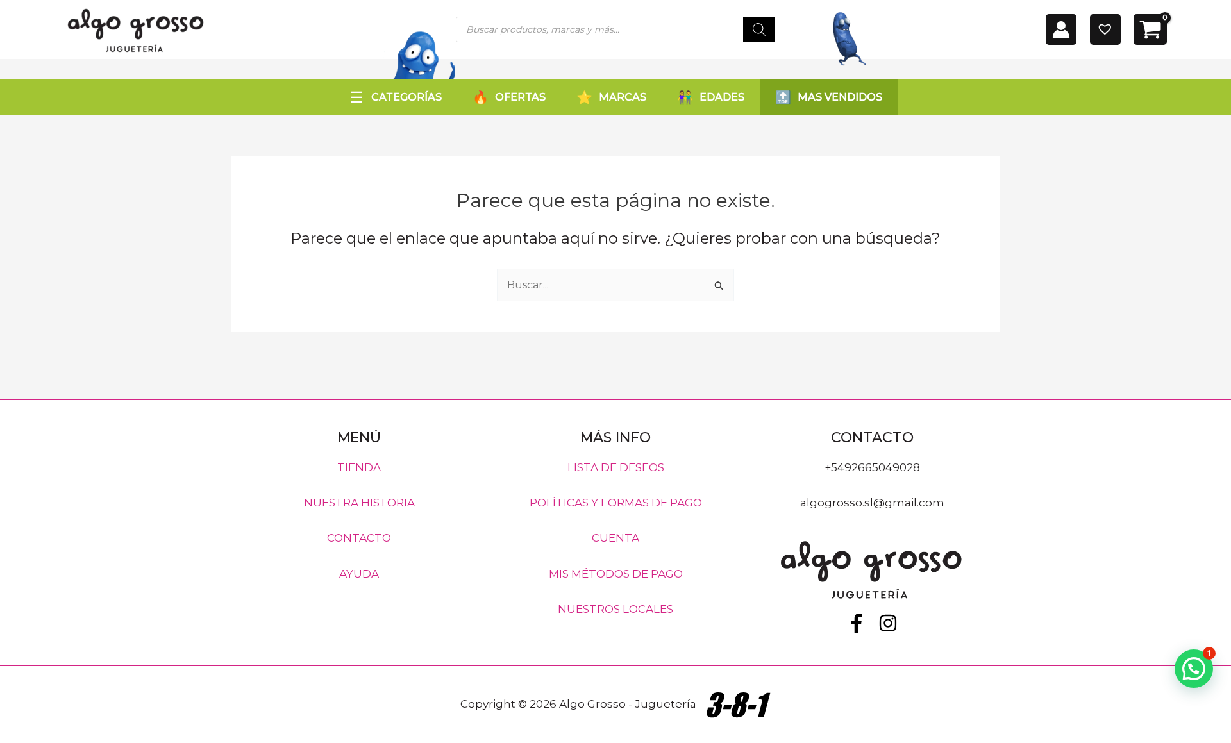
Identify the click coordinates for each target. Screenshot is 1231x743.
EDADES (721, 97)
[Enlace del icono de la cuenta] (1061, 29)
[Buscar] (759, 29)
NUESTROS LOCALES (615, 609)
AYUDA (359, 573)
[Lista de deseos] (1105, 29)
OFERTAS (520, 97)
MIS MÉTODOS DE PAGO (616, 573)
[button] (1194, 668)
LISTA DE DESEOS (615, 466)
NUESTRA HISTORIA (359, 502)
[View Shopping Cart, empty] (1150, 29)
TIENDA (359, 466)
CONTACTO (359, 537)
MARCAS (622, 97)
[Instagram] (888, 623)
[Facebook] (856, 623)
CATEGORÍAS (406, 97)
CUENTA (615, 537)
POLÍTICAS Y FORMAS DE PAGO (616, 502)
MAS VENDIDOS (840, 97)
